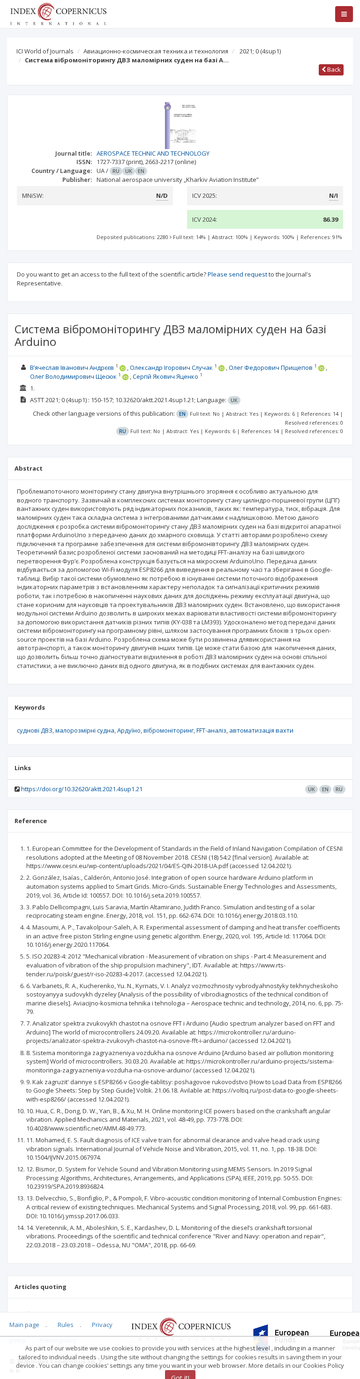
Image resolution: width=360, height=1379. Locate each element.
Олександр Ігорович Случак (171, 367)
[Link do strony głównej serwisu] (58, 13)
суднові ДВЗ (34, 730)
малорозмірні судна (84, 730)
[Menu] (344, 14)
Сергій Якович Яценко (165, 376)
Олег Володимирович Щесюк (73, 376)
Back (333, 69)
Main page (24, 1324)
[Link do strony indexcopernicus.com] (180, 1329)
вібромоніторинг (168, 730)
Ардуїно (129, 730)
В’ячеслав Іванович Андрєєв (72, 367)
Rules (66, 1324)
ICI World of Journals (45, 51)
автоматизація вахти (261, 730)
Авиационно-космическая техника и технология (155, 51)
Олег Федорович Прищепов (271, 367)
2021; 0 (260, 51)
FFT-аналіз (211, 730)
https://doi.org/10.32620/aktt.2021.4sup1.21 (81, 789)
